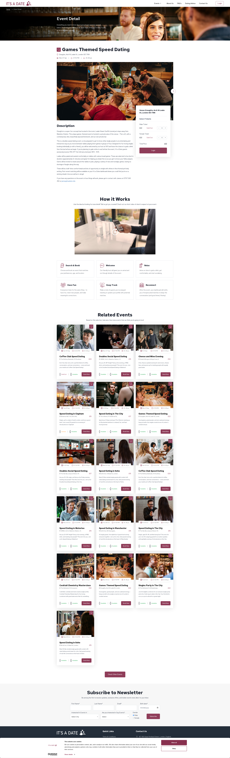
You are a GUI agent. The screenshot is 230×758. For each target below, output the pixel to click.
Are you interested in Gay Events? (113, 713)
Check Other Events (115, 674)
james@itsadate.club (68, 181)
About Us (170, 3)
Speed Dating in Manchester (113, 528)
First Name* (75, 704)
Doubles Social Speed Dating (113, 356)
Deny (174, 748)
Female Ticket (144, 134)
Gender (135, 712)
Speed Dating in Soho (109, 471)
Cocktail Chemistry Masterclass (75, 585)
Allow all (174, 742)
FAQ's (179, 3)
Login (220, 3)
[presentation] (56, 91)
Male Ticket (143, 124)
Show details (69, 754)
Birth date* (144, 704)
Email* (119, 704)
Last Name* (98, 704)
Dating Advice (190, 3)
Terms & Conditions (109, 737)
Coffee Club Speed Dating (72, 356)
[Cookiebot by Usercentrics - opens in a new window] (52, 754)
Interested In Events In (79, 713)
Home (8, 9)
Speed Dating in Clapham (71, 413)
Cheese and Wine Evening (151, 356)
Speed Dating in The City (111, 413)
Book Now (86, 374)
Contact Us (203, 3)
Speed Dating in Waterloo (71, 528)
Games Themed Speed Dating (153, 413)
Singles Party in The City (151, 585)
